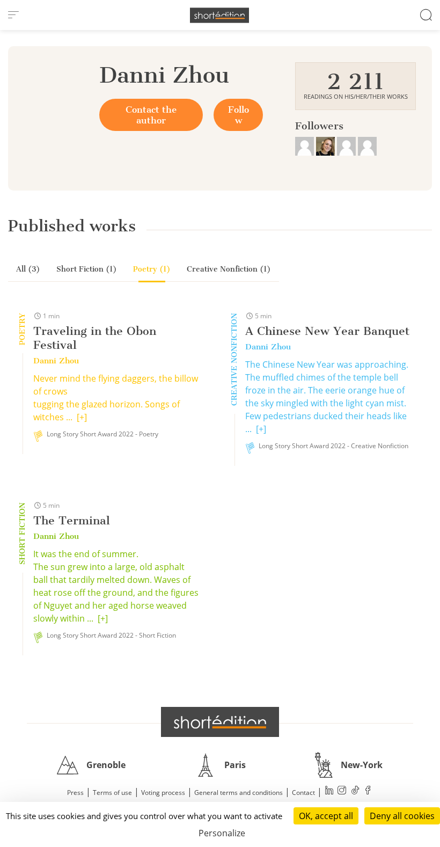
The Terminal (71, 520)
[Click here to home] (220, 722)
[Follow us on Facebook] (368, 791)
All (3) (28, 269)
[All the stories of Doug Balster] (305, 145)
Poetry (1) (152, 269)
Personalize (222, 833)
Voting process (163, 792)
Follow (238, 115)
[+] (82, 417)
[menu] (13, 15)
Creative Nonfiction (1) (229, 269)
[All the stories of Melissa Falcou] (347, 145)
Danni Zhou (56, 361)
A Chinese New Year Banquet (327, 331)
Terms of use (112, 792)
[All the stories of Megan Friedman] (326, 145)
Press (75, 792)
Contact (303, 792)
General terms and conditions (238, 792)
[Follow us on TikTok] (355, 791)
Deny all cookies (402, 816)
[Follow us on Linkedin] (329, 791)
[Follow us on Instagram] (342, 791)
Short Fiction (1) (86, 269)
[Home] (219, 15)
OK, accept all (326, 816)
